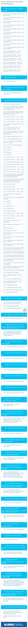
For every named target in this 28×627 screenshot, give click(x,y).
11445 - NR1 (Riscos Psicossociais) (10, 539)
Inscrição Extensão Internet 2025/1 (14, 607)
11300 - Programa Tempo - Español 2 (11, 272)
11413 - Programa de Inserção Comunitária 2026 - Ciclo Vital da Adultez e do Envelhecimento (14, 248)
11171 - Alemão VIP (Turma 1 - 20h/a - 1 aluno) (13, 119)
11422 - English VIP (7, 154)
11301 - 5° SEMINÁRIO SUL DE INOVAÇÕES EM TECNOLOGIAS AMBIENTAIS (13, 458)
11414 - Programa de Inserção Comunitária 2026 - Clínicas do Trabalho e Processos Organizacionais (14, 252)
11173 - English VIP (7, 147)
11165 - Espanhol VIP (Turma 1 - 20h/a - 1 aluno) (13, 169)
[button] (24, 310)
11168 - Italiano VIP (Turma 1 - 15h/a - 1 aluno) (13, 213)
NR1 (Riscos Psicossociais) (12, 535)
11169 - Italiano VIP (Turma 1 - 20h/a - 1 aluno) (13, 215)
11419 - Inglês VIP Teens (8, 208)
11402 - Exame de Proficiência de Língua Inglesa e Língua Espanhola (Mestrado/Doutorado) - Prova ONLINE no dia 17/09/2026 (13, 175)
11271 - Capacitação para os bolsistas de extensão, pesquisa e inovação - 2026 (12, 128)
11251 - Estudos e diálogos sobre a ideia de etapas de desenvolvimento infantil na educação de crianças (13, 600)
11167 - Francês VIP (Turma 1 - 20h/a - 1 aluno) (13, 191)
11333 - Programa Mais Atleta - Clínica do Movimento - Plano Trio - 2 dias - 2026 (12, 70)
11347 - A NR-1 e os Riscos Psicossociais (12, 104)
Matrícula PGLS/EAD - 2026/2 (13, 298)
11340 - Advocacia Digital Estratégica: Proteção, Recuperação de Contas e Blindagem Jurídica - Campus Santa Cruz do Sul (13, 113)
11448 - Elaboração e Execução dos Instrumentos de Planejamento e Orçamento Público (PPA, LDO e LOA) (13, 517)
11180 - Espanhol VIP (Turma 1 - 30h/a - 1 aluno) (13, 171)
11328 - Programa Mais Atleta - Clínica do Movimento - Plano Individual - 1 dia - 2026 (12, 59)
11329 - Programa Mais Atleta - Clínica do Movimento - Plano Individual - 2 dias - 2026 (12, 63)
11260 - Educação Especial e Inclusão (11, 306)
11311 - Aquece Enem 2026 (9, 81)
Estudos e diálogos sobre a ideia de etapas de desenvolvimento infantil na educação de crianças (13, 593)
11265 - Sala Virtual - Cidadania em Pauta (12, 278)
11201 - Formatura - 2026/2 (9, 186)
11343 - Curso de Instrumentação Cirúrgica (12, 145)
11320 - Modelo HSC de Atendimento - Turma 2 (13, 369)
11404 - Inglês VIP (7, 201)
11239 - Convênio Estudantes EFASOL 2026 (12, 139)
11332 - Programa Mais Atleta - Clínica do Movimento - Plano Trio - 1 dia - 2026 (12, 67)
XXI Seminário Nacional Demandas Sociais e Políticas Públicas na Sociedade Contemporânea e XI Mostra (13, 326)
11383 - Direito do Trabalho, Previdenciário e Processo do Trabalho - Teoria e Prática (13, 303)
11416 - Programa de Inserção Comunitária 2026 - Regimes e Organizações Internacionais (14, 267)
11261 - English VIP (7, 150)
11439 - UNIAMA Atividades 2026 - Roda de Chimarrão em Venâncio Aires (12, 282)
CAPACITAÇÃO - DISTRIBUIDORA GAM (15, 498)
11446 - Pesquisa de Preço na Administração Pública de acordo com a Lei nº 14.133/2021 (13, 553)
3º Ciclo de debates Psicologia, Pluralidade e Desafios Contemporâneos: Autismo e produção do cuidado (13, 484)
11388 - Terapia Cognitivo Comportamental (12, 308)
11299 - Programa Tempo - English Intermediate (13, 270)
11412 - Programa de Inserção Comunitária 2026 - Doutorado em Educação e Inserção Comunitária (14, 256)
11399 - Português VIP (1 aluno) (10, 230)
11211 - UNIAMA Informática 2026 (10, 292)
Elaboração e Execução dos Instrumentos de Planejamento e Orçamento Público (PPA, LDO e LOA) (14, 510)
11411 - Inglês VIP (7, 203)
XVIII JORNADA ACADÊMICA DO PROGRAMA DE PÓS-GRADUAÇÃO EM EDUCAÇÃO (12, 575)
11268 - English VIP (7, 152)
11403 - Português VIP (8, 228)
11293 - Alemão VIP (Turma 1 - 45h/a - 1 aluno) (13, 121)
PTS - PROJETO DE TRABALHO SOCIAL (15, 314)
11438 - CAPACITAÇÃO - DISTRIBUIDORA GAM (13, 502)
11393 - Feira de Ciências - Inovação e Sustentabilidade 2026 (11, 405)
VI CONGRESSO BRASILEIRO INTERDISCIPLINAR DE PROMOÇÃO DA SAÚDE (12, 466)
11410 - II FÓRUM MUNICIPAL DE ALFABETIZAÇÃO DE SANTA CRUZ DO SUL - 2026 (13, 567)
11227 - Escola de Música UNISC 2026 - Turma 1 (13, 162)
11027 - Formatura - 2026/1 (9, 184)
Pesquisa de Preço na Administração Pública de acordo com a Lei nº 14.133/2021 (14, 546)
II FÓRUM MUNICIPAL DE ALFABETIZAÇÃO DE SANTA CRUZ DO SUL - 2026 (13, 561)
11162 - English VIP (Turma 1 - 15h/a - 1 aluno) (13, 157)
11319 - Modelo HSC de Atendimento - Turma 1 (13, 358)
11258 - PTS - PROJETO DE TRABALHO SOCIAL (13, 318)
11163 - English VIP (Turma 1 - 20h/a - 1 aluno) (13, 159)
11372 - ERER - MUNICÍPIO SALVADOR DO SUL (13, 433)
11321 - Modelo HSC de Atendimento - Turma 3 (13, 381)
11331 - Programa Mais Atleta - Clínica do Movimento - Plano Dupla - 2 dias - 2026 (12, 55)
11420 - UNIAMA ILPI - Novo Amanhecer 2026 (13, 289)
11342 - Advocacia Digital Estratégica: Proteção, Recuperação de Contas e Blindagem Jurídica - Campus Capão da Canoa (13, 108)
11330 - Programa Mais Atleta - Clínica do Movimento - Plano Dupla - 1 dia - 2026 (12, 52)
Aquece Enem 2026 (10, 77)
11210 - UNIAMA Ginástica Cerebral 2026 (12, 287)
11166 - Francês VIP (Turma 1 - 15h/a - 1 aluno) (13, 189)
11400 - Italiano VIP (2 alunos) (9, 211)
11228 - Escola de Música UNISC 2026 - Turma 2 (13, 164)
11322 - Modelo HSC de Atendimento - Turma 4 (13, 392)
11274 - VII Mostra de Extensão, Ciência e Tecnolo (14, 346)
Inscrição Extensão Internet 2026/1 (14, 100)
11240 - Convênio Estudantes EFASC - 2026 (12, 136)
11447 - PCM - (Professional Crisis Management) (13, 529)
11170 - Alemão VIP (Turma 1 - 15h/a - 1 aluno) (13, 116)
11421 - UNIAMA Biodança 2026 (10, 285)
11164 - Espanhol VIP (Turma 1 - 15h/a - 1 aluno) (13, 166)
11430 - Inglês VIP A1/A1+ (8, 206)
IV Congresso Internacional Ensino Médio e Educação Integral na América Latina (12, 413)
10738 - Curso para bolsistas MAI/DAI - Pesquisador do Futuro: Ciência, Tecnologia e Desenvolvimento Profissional (13, 612)
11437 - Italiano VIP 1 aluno (9, 218)
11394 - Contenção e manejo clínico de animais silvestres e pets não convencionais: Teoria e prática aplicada (13, 133)
